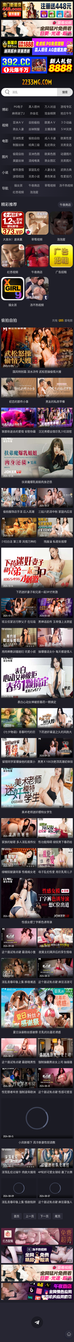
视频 (5, 125)
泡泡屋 (34, 192)
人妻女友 (50, 169)
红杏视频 (18, 192)
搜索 (65, 92)
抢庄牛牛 (66, 113)
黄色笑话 (50, 176)
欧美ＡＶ (50, 122)
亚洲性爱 (18, 138)
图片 (5, 157)
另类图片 (66, 160)
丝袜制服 (34, 129)
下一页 (44, 1216)
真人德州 (34, 106)
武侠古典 (66, 169)
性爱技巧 (66, 176)
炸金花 (34, 113)
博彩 (5, 109)
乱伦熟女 (50, 145)
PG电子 (18, 106)
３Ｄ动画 (66, 122)
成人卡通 (50, 138)
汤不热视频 (66, 185)
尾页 (57, 1216)
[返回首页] (69, 1334)
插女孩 (18, 185)
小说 (5, 172)
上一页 (30, 1216)
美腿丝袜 (18, 160)
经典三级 (34, 145)
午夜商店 (34, 185)
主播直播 (50, 129)
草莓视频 (50, 185)
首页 (16, 1216)
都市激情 (18, 169)
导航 (5, 188)
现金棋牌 (50, 113)
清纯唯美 (34, 160)
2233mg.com (37, 82)
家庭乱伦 (34, 169)
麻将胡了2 (18, 113)
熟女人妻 (18, 129)
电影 (5, 141)
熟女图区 (50, 160)
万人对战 (50, 106)
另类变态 (66, 145)
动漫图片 (66, 154)
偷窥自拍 (18, 154)
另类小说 (34, 176)
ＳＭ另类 (66, 129)
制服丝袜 (18, 145)
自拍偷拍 (34, 122)
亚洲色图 (34, 154)
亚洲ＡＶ (18, 122)
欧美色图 (50, 154)
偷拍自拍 (34, 138)
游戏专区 (66, 106)
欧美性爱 (66, 138)
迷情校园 (18, 176)
